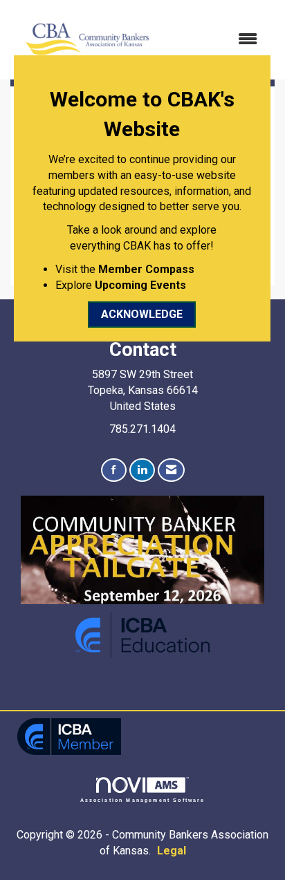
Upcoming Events (140, 285)
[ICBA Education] (142, 634)
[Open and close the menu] (214, 40)
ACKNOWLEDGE (142, 314)
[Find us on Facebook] (114, 470)
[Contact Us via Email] (171, 470)
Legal (171, 850)
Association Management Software (142, 800)
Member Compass (146, 269)
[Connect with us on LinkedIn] (142, 470)
